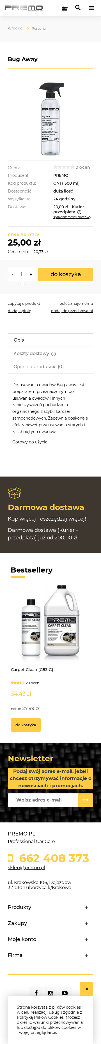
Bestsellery (32, 570)
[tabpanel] (50, 414)
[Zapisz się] (85, 800)
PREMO (60, 175)
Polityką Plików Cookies (40, 1017)
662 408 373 (52, 858)
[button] (24, 303)
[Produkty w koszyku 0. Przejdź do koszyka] (64, 8)
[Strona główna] (23, 7)
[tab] (50, 340)
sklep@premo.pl (26, 867)
